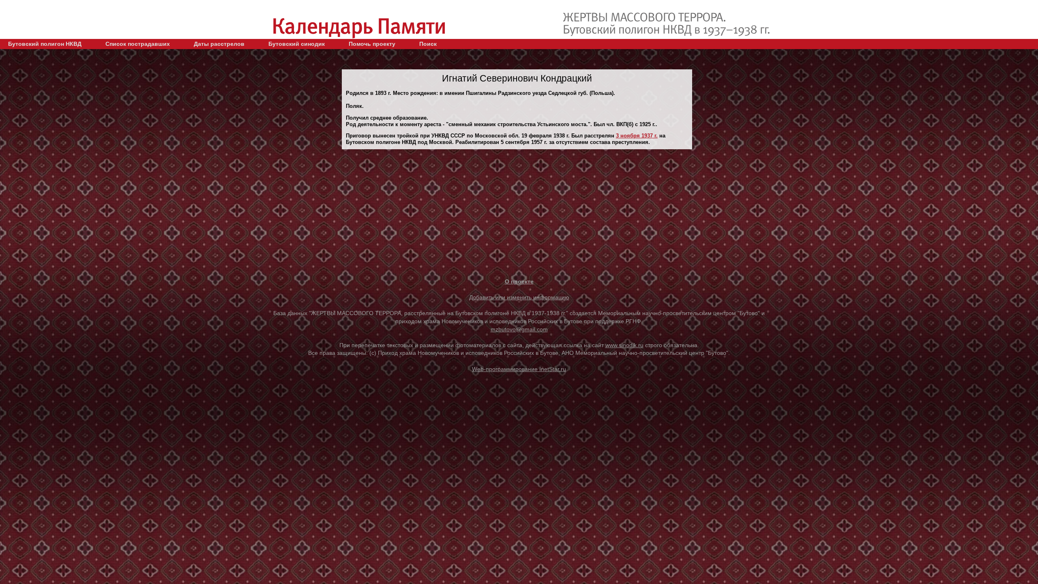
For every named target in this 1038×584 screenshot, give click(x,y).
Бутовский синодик (296, 44)
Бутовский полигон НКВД (44, 44)
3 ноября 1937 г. (637, 136)
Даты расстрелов (219, 44)
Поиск (428, 44)
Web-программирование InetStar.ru (519, 369)
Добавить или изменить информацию (519, 297)
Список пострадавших (137, 44)
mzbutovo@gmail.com (519, 329)
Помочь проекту (372, 44)
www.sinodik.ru (624, 345)
